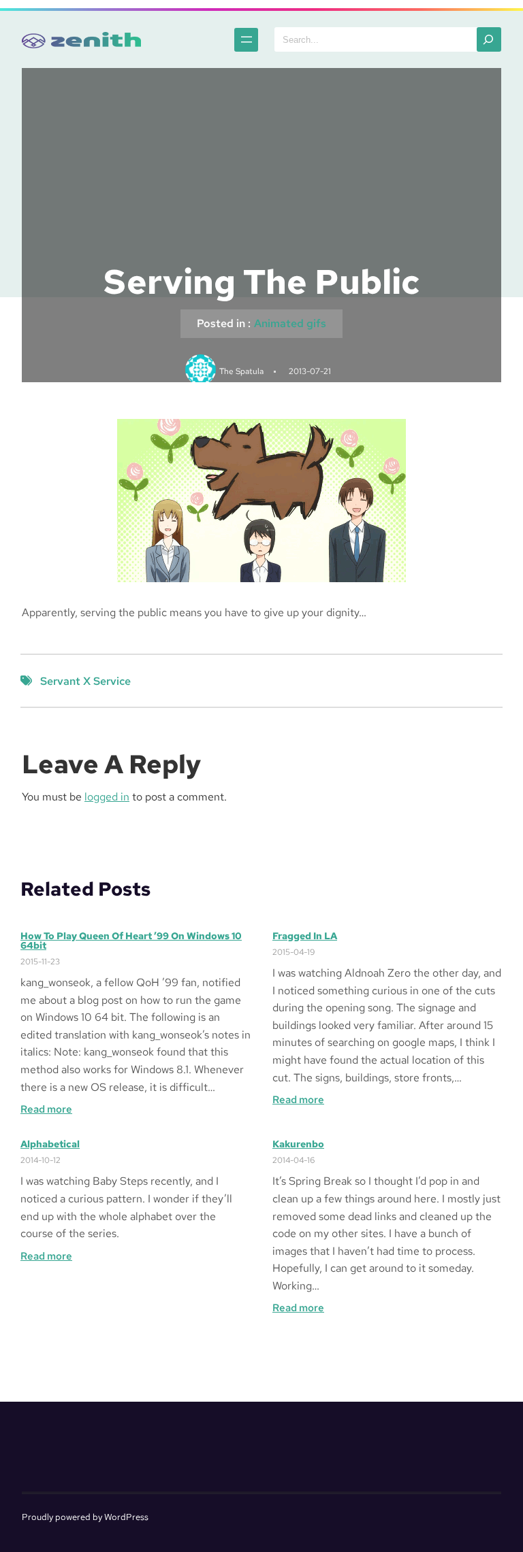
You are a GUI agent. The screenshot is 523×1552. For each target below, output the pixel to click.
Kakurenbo (298, 1144)
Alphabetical (50, 1144)
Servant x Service (85, 681)
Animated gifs (290, 323)
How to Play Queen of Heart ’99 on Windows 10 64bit (131, 940)
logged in (106, 797)
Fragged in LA (304, 936)
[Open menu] (246, 40)
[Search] (489, 39)
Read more (46, 1109)
